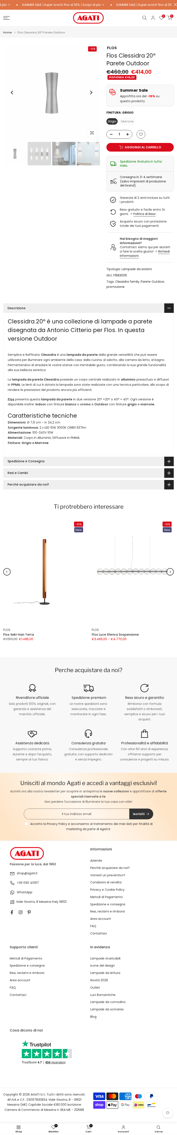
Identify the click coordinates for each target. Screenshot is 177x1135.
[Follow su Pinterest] (29, 912)
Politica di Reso (144, 214)
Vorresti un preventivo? (107, 875)
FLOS (112, 47)
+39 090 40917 (28, 883)
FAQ (93, 926)
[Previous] (12, 92)
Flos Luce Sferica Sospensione (115, 635)
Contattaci (98, 933)
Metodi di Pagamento (106, 897)
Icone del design (102, 966)
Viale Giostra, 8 (27, 902)
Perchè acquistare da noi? (110, 868)
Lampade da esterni (137, 269)
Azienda (96, 861)
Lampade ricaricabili (105, 958)
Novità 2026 (99, 980)
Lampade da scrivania (106, 1009)
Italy (55, 902)
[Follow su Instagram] (20, 912)
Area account (100, 919)
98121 (62, 902)
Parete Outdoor (152, 281)
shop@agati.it (27, 873)
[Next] (91, 92)
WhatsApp (24, 892)
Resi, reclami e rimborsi (107, 911)
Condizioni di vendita (106, 882)
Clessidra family (127, 281)
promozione (115, 287)
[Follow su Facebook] (12, 912)
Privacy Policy (57, 824)
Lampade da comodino (108, 1002)
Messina (45, 902)
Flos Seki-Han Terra (18, 635)
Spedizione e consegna (107, 904)
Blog (93, 1017)
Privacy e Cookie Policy (107, 890)
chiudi (174, 4)
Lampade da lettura (105, 973)
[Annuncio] (54, 5)
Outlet (95, 988)
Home (7, 32)
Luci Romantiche (102, 995)
